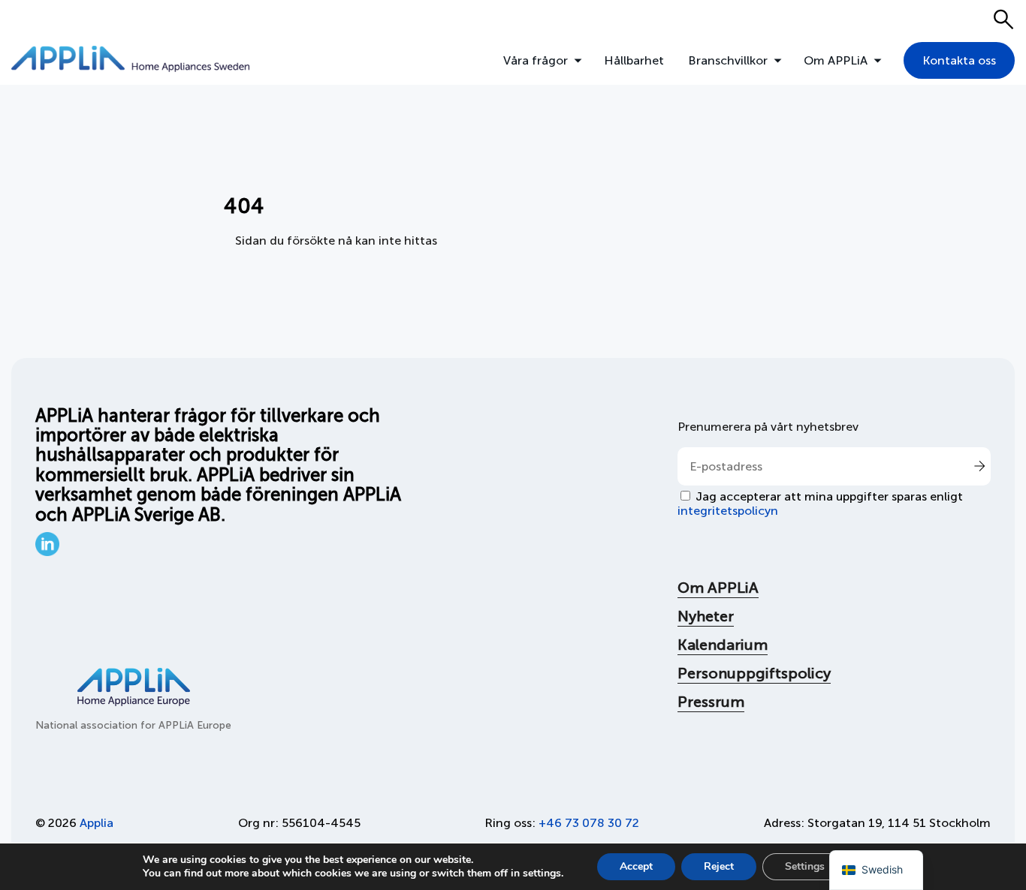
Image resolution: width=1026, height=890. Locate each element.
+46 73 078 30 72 (589, 823)
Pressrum (710, 702)
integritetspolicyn (727, 511)
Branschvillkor (728, 60)
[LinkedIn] (47, 552)
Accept (636, 866)
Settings (805, 866)
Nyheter (705, 616)
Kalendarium (722, 645)
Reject (719, 866)
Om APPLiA (836, 60)
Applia (96, 823)
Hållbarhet (634, 60)
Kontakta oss (959, 60)
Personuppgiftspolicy (754, 673)
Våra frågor (535, 60)
